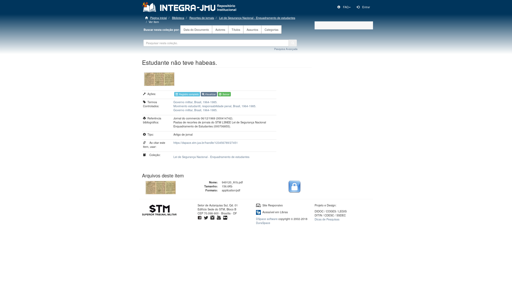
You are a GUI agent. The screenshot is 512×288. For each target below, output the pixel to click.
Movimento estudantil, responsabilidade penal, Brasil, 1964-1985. (214, 106)
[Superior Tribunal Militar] (159, 211)
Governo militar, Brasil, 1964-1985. (195, 102)
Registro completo (188, 94)
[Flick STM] (225, 217)
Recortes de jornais (201, 18)
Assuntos (252, 30)
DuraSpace (263, 223)
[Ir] (293, 43)
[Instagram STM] (212, 217)
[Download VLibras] (258, 212)
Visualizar (210, 94)
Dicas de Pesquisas (327, 219)
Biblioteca (178, 18)
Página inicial (158, 18)
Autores (220, 30)
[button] (344, 7)
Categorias (271, 30)
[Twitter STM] (206, 217)
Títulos (236, 30)
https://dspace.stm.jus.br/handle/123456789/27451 (205, 143)
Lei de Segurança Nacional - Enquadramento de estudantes (257, 18)
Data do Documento (196, 30)
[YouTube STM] (219, 217)
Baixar (225, 94)
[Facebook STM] (200, 217)
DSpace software (267, 219)
